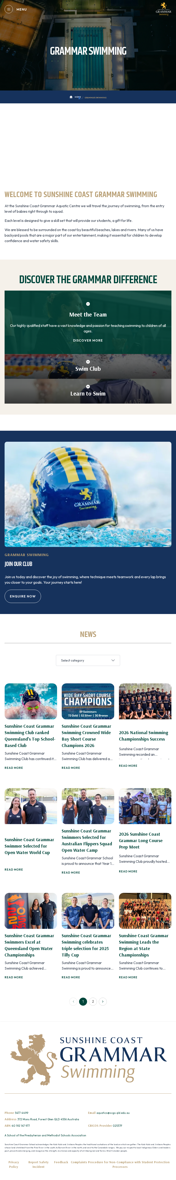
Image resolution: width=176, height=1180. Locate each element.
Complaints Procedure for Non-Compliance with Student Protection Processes (120, 1164)
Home (78, 97)
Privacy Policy (13, 1164)
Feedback (61, 1162)
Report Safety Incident (38, 1164)
